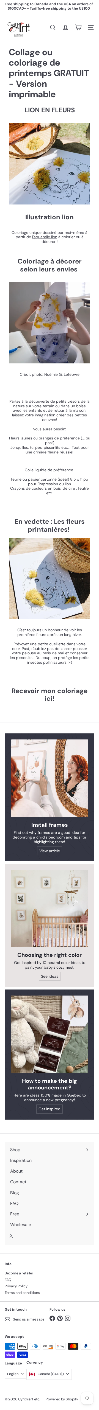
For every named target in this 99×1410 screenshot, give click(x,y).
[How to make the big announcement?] (49, 1034)
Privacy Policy (16, 1286)
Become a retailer (19, 1273)
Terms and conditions (22, 1292)
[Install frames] (49, 778)
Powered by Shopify (62, 1399)
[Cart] (78, 27)
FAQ (8, 1279)
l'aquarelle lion (44, 236)
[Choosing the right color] (49, 908)
